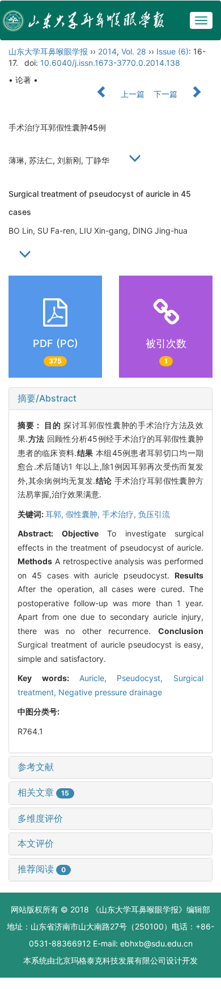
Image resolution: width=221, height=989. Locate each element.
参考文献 (36, 766)
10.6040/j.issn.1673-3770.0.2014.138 (110, 62)
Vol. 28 (133, 51)
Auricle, (98, 678)
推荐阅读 (42, 868)
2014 (107, 51)
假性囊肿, (84, 514)
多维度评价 (40, 818)
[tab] (110, 398)
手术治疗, (120, 514)
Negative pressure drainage (110, 692)
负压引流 (154, 514)
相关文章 (43, 792)
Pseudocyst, (145, 678)
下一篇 (167, 94)
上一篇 (131, 94)
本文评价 (36, 843)
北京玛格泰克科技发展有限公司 (110, 960)
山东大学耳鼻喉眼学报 (48, 51)
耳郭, (55, 514)
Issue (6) (172, 51)
